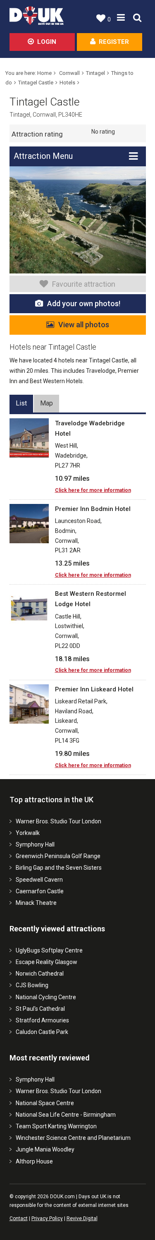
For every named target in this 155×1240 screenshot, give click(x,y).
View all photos (83, 324)
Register (114, 42)
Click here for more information (93, 490)
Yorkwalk (28, 833)
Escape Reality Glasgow (46, 962)
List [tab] (21, 403)
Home (44, 73)
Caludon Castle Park (42, 1032)
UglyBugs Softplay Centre (49, 950)
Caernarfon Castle (40, 891)
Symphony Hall (35, 844)
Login (46, 42)
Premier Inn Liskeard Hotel (94, 689)
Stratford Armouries (42, 1020)
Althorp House (34, 1161)
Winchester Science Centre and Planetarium (73, 1137)
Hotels (67, 82)
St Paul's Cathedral (40, 1008)
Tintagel (95, 73)
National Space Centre (45, 1103)
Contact (19, 1218)
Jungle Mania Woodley (45, 1149)
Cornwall (69, 73)
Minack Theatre (36, 902)
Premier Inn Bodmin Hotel (93, 509)
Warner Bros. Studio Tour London (58, 821)
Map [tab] (46, 403)
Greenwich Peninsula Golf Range (58, 856)
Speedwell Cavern (39, 879)
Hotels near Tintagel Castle (53, 347)
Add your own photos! (83, 303)
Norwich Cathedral (40, 973)
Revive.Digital (82, 1218)
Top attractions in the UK (51, 799)
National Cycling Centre (46, 997)
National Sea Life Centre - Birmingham (66, 1114)
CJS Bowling (32, 985)
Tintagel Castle (35, 82)
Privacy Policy (47, 1218)
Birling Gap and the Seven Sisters (59, 867)
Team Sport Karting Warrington (56, 1126)
